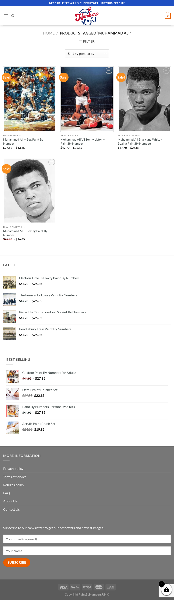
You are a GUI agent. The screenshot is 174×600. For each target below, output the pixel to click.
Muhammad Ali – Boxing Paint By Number (25, 233)
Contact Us (11, 509)
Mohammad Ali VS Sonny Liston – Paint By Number (82, 141)
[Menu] (5, 16)
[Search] (12, 16)
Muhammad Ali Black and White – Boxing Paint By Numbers (140, 141)
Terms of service (14, 477)
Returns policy (13, 485)
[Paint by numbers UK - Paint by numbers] (87, 15)
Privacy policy (13, 468)
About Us (10, 501)
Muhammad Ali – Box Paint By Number (23, 141)
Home (49, 33)
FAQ (6, 493)
